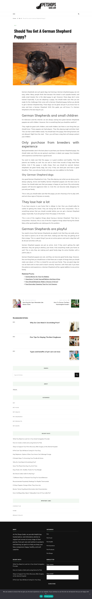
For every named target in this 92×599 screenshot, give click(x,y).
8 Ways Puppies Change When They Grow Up (27, 485)
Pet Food (16, 407)
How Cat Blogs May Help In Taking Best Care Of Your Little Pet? (32, 493)
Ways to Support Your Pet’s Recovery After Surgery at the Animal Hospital (35, 446)
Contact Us (17, 506)
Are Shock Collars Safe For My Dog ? (24, 473)
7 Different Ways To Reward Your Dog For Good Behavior (30, 477)
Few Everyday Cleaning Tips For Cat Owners (41, 284)
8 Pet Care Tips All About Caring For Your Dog (27, 450)
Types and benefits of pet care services (45, 352)
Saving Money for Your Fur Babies (37, 277)
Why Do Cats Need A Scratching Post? (45, 323)
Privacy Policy (18, 515)
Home (14, 510)
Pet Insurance (17, 416)
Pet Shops (16, 426)
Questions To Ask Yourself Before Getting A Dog (42, 279)
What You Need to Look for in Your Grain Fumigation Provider (31, 439)
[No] (90, 594)
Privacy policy (49, 596)
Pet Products (17, 421)
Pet (15, 25)
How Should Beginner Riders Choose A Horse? (41, 282)
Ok (41, 596)
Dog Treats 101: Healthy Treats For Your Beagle (27, 470)
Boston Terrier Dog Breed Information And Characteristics (30, 489)
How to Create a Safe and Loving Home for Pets (27, 443)
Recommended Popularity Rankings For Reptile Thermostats (31, 481)
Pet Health (16, 412)
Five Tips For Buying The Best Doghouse (45, 337)
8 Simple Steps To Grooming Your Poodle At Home (28, 458)
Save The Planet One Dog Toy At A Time (25, 466)
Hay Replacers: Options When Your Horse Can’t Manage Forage (32, 454)
